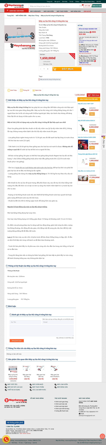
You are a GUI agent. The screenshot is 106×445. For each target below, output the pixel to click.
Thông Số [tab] (26, 90)
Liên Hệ (98, 1)
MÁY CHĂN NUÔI (35, 11)
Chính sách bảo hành (61, 406)
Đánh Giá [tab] (38, 90)
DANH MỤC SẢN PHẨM (17, 11)
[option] (13, 372)
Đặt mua (67, 69)
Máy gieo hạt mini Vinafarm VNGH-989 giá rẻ (54, 377)
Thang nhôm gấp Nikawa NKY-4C (87, 154)
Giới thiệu (64, 1)
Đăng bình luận (17, 340)
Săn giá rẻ (57, 1)
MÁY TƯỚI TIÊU (12, 384)
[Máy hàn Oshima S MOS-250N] (83, 145)
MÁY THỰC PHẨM (62, 11)
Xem (92, 114)
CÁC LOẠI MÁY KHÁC (39, 390)
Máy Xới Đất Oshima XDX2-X (86, 120)
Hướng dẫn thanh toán (61, 411)
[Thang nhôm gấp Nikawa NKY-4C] (83, 161)
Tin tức (71, 1)
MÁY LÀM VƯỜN (49, 11)
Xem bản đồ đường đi (85, 53)
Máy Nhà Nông (25, 433)
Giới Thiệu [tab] (13, 90)
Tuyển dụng (27, 442)
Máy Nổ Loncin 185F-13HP (85, 103)
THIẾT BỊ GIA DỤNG (13, 390)
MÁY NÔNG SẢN (76, 11)
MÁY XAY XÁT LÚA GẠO (14, 387)
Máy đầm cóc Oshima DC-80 (86, 171)
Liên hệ (35, 442)
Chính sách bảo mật (61, 404)
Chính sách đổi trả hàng (62, 408)
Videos (77, 1)
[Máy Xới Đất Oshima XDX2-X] (83, 128)
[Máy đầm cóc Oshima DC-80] (83, 178)
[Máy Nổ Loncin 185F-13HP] (83, 111)
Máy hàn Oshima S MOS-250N (87, 137)
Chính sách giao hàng (61, 401)
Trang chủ (49, 1)
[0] (80, 6)
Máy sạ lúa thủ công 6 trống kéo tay (50, 79)
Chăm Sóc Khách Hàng (87, 1)
